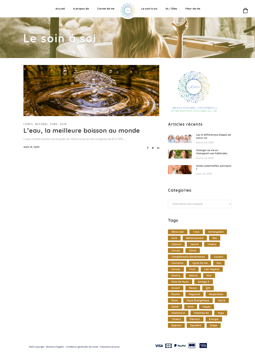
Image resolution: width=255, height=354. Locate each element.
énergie (214, 319)
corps (28, 124)
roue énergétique (198, 300)
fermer (175, 269)
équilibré (195, 325)
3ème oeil (177, 231)
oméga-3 (203, 281)
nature (193, 275)
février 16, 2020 (205, 158)
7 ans (196, 231)
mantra (175, 275)
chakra (212, 244)
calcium (176, 244)
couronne (177, 263)
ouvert (175, 288)
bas (214, 238)
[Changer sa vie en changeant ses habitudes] (180, 154)
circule (175, 250)
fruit (192, 269)
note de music (180, 281)
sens (191, 306)
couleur (218, 256)
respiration (216, 294)
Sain (63, 124)
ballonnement (194, 238)
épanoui (176, 325)
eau (219, 263)
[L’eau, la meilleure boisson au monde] (91, 90)
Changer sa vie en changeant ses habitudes (211, 152)
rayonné (194, 294)
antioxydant (215, 231)
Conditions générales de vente (82, 346)
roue (174, 300)
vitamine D (178, 312)
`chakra (176, 319)
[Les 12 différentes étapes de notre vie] (180, 138)
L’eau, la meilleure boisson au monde (81, 130)
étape (213, 325)
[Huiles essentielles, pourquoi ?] (180, 169)
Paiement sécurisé (110, 346)
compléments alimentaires (188, 256)
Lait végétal (211, 269)
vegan (207, 306)
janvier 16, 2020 (205, 142)
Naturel (41, 124)
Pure (54, 124)
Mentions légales (55, 346)
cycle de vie (200, 263)
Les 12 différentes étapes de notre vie (213, 136)
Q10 (208, 288)
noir (209, 275)
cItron (192, 250)
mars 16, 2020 (204, 173)
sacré (221, 300)
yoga (221, 312)
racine (175, 294)
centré (194, 244)
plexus (193, 288)
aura (174, 238)
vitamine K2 (201, 312)
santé (175, 306)
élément (195, 319)
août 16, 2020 (31, 146)
